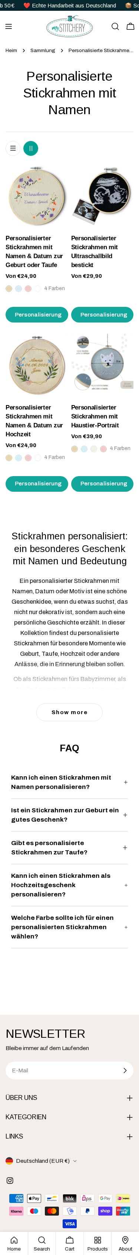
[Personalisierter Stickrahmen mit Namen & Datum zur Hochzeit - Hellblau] (18, 458)
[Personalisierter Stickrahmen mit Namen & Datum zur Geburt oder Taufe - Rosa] (28, 288)
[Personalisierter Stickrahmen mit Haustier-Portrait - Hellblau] (84, 449)
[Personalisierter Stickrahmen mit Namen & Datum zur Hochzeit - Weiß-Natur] (37, 458)
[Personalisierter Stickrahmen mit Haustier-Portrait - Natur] (93, 449)
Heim (11, 50)
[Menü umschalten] (8, 26)
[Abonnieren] (125, 1070)
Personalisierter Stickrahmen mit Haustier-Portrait (95, 416)
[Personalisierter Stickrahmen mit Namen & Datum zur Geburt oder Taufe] (37, 196)
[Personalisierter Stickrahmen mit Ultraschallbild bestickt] (102, 196)
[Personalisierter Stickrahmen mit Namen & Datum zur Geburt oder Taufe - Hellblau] (18, 288)
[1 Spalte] (13, 148)
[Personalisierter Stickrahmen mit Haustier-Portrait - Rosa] (103, 449)
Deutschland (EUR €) (43, 1161)
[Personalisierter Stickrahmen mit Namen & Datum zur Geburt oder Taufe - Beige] (9, 288)
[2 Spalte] (30, 148)
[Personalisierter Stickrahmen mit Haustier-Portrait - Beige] (74, 449)
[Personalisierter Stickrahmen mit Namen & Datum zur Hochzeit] (37, 365)
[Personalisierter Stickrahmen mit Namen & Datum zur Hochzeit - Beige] (9, 458)
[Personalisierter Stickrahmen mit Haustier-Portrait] (102, 365)
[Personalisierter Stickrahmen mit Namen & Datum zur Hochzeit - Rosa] (28, 458)
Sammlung (42, 50)
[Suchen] (115, 26)
